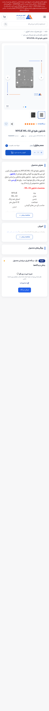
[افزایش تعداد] (41, 152)
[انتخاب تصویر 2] (33, 115)
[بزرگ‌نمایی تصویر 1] (24, 77)
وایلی (22, 136)
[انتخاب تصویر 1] (41, 115)
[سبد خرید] (4, 17)
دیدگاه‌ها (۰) (41, 124)
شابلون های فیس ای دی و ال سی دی (35, 35)
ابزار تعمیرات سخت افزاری (34, 31)
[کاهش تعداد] (35, 152)
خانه (46, 31)
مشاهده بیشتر (26, 215)
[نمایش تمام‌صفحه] (7, 106)
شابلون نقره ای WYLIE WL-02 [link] (37, 38)
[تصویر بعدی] (7, 77)
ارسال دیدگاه (24, 290)
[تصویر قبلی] (41, 77)
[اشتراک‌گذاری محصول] (12, 124)
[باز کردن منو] (44, 17)
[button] (25, 106)
